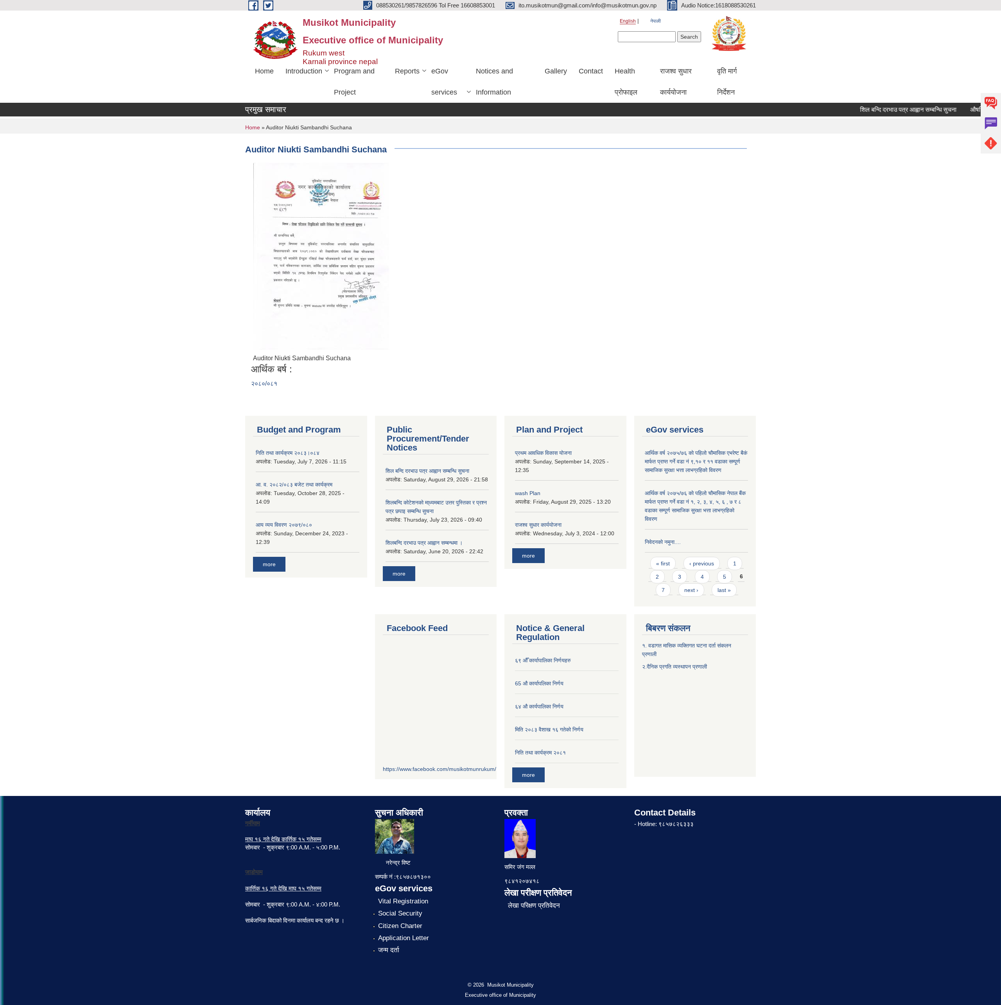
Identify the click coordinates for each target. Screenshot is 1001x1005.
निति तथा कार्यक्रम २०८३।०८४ (287, 453)
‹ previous (701, 563)
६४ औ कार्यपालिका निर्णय (539, 706)
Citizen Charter (400, 926)
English (628, 21)
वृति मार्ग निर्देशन (727, 81)
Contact (591, 71)
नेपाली (655, 21)
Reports (407, 71)
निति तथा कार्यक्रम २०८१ (540, 752)
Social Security (400, 913)
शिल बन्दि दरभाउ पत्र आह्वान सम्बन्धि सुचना (895, 109)
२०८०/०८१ (264, 383)
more (269, 564)
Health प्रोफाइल (626, 81)
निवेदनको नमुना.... (663, 542)
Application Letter (403, 938)
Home (264, 71)
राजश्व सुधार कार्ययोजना (676, 81)
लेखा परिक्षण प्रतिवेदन (534, 905)
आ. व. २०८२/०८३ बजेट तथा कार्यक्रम (294, 484)
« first (663, 563)
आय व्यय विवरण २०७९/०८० (284, 525)
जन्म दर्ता (388, 950)
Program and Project (354, 81)
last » (724, 590)
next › (691, 590)
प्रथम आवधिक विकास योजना (543, 453)
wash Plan (527, 493)
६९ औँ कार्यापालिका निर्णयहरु (543, 660)
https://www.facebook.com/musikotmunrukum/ (439, 769)
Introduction (303, 71)
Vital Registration (403, 901)
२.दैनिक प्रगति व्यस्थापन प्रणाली (674, 666)
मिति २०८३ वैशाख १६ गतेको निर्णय (549, 729)
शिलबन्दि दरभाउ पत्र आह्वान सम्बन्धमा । (424, 543)
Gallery (556, 71)
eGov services (444, 81)
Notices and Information (494, 81)
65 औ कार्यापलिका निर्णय (539, 683)
